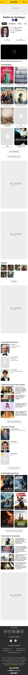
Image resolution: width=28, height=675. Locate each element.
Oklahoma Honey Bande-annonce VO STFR (21, 526)
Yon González (14, 369)
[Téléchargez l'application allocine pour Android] (16, 640)
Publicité (23, 657)
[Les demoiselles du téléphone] (7, 95)
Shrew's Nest (7, 125)
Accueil (2, 13)
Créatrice (20, 27)
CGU (2, 659)
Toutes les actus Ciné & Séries (14, 421)
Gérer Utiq (17, 661)
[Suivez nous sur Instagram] (14, 631)
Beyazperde (6, 650)
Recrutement (17, 657)
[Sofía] (7, 136)
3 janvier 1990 (18, 30)
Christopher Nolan (15, 429)
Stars (6, 13)
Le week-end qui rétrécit (21, 104)
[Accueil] (12, 2)
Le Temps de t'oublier (20, 84)
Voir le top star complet (14, 468)
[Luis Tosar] (5, 349)
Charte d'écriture (23, 660)
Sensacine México (12, 652)
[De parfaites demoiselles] (7, 75)
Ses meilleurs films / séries (14, 156)
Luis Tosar (13, 344)
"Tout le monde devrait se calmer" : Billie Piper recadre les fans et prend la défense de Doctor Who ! (21, 414)
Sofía (7, 146)
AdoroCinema (19, 650)
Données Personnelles (6, 660)
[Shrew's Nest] (7, 116)
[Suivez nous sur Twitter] (10, 631)
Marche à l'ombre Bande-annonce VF (21, 508)
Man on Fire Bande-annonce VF (7, 490)
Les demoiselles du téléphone (7, 104)
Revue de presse (15, 660)
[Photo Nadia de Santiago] (4, 268)
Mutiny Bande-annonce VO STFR (21, 490)
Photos (4, 263)
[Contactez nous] (22, 631)
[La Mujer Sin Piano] (20, 136)
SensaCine (19, 648)
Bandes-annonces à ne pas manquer (14, 530)
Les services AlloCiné (9, 661)
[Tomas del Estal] (5, 362)
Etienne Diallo (14, 453)
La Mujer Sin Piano (21, 146)
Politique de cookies (12, 659)
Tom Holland (14, 441)
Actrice (15, 27)
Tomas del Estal (14, 357)
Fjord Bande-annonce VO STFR (7, 508)
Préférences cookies (21, 659)
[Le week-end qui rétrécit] (20, 95)
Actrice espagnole (15, 13)
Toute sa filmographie (14, 151)
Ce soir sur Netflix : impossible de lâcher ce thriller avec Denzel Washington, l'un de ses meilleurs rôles (20, 541)
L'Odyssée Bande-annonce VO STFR (7, 526)
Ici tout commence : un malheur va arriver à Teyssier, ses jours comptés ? (20, 397)
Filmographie (6, 65)
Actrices (9, 13)
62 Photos (14, 281)
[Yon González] (5, 375)
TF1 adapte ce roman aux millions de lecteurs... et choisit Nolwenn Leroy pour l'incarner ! (21, 405)
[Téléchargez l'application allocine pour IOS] (12, 640)
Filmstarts (5, 648)
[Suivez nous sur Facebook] (6, 631)
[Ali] (20, 116)
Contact (3, 657)
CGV (6, 659)
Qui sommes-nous (10, 657)
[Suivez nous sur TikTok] (18, 631)
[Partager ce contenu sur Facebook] (13, 20)
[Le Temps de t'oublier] (20, 75)
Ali (21, 125)
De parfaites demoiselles (7, 84)
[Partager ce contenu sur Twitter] (16, 20)
